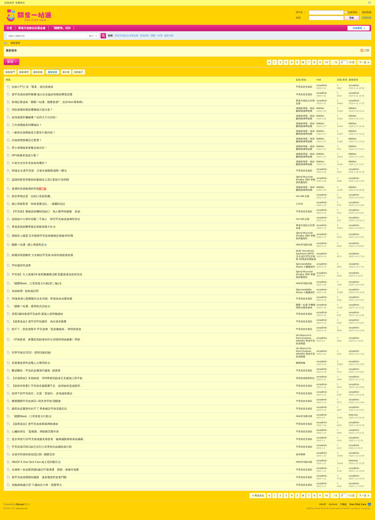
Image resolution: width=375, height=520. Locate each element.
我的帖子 (78, 72)
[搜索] (102, 36)
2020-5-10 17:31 (356, 267)
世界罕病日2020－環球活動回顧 (31, 352)
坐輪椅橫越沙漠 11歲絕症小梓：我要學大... (38, 484)
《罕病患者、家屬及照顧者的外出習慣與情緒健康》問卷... (47, 339)
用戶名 (299, 12)
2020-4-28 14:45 (356, 285)
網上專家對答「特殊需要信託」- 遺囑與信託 (38, 203)
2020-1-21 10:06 (356, 478)
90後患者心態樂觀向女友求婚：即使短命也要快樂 (42, 298)
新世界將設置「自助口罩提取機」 (32, 196)
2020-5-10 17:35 (356, 256)
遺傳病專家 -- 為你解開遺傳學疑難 (305, 109)
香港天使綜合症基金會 (32, 28)
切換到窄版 (369, 2)
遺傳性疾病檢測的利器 (25, 188)
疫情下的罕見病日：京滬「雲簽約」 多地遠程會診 (42, 393)
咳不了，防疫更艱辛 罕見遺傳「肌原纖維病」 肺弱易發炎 (46, 329)
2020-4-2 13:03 (356, 341)
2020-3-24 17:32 (356, 354)
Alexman (353, 414)
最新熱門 (10, 72)
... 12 (334, 62)
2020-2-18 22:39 (356, 425)
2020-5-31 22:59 (356, 88)
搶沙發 (66, 72)
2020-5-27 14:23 (356, 149)
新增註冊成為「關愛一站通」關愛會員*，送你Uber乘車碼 (47, 102)
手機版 (343, 504)
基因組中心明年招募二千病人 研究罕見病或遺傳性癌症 (46, 219)
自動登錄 (352, 12)
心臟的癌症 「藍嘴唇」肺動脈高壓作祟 (35, 431)
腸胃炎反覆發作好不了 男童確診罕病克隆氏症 (39, 408)
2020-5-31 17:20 (356, 103)
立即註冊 (366, 17)
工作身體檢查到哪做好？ (27, 124)
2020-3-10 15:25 (356, 395)
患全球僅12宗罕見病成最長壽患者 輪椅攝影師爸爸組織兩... (48, 439)
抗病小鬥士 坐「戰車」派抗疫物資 (32, 86)
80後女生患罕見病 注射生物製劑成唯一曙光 (39, 170)
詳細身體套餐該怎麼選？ (27, 140)
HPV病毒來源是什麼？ (25, 155)
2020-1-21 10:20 (356, 471)
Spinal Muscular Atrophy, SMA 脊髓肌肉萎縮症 (305, 179)
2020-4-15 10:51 (356, 323)
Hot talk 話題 (302, 196)
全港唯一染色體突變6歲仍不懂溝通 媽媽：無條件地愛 (45, 469)
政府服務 (300, 454)
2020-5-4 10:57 (356, 276)
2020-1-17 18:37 (356, 486)
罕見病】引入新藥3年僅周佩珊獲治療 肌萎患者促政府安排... (48, 274)
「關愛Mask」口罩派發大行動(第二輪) (35, 283)
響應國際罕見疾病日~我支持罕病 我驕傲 (36, 401)
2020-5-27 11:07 (356, 164)
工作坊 (299, 203)
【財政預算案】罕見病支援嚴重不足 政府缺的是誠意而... (47, 385)
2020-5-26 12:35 (356, 181)
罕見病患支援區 (304, 86)
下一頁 (362, 62)
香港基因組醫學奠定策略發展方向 (32, 226)
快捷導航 (357, 28)
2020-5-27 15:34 (356, 134)
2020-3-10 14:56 (356, 402)
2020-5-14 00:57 (356, 246)
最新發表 (15, 43)
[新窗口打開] (8, 87)
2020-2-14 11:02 (356, 433)
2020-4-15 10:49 (356, 330)
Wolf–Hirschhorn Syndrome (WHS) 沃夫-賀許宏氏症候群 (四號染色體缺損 (306, 255)
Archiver (333, 504)
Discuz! (20, 504)
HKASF (322, 504)
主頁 (9, 28)
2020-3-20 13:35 (356, 364)
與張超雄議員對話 (305, 378)
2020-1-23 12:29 (356, 463)
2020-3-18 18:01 (356, 372)
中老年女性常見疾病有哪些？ (29, 163)
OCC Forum (5, 43)
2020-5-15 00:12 (356, 228)
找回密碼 (366, 12)
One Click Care (357, 504)
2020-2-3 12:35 (356, 440)
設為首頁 (9, 2)
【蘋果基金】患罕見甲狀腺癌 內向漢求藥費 (39, 321)
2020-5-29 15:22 (356, 111)
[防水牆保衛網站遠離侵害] (369, 504)
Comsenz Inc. (22, 508)
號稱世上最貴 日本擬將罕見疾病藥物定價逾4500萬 (42, 235)
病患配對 (144, 35)
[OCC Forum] (29, 22)
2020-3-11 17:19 (356, 379)
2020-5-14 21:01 (356, 237)
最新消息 (168, 35)
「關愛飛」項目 (61, 28)
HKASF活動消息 (304, 244)
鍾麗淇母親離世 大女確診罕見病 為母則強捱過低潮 (42, 255)
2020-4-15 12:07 (356, 300)
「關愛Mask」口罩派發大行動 (30, 416)
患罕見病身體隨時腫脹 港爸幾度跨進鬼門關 (39, 477)
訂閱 (366, 50)
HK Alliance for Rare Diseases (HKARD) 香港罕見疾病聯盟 (305, 339)
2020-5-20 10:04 (356, 205)
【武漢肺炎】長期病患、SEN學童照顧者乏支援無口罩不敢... (48, 378)
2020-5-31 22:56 (356, 96)
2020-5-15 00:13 (356, 220)
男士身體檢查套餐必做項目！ (29, 147)
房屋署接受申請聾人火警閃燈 (29, 362)
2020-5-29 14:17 (356, 118)
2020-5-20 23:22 (356, 197)
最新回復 (38, 72)
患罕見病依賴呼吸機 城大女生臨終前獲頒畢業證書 (42, 94)
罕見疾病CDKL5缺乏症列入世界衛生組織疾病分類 (42, 446)
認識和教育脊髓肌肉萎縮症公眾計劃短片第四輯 (40, 179)
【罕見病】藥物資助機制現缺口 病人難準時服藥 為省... (47, 211)
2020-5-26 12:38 (356, 172)
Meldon (320, 108)
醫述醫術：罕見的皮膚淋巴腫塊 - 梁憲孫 (36, 370)
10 (326, 62)
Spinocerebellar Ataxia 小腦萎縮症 (305, 265)
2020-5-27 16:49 (356, 126)
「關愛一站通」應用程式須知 (29, 306)
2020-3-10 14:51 (356, 410)
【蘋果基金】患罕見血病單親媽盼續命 (35, 423)
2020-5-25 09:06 (356, 190)
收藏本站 (20, 2)
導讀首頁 (259, 495)
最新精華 (24, 72)
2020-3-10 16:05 (356, 387)
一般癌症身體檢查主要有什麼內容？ (33, 132)
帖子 (91, 36)
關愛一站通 (156, 35)
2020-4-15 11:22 (356, 307)
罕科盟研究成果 (21, 265)
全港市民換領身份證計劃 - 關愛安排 (33, 454)
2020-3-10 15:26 (356, 417)
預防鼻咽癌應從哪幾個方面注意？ (32, 109)
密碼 (298, 17)
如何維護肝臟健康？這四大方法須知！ (35, 117)
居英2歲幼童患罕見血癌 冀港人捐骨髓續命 (37, 313)
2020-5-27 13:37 (356, 157)
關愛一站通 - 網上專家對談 (28, 244)
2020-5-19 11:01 (356, 213)
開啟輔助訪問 (366, 2)
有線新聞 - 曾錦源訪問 (25, 291)
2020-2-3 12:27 (356, 448)
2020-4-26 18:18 (356, 292)
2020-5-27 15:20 (356, 141)
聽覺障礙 (300, 363)
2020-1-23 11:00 (356, 456)
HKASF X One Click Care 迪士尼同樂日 (35, 462)
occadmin (321, 85)
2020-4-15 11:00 (356, 315)
